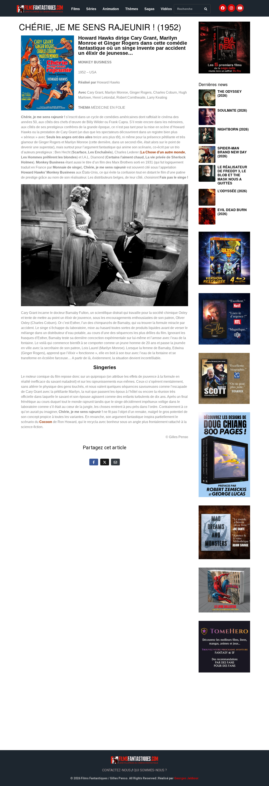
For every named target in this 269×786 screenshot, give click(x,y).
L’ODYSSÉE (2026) (232, 190)
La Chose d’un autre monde (163, 152)
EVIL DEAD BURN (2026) (232, 211)
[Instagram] (231, 8)
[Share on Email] (115, 462)
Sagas (149, 9)
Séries (91, 9)
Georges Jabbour (186, 778)
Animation (111, 9)
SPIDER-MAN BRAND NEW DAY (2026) (232, 152)
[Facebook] (223, 8)
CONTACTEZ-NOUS (116, 770)
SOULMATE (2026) (232, 110)
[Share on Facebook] (93, 462)
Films (75, 9)
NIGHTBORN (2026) (233, 129)
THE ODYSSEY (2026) (230, 93)
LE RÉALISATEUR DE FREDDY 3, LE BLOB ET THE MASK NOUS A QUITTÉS (232, 175)
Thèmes (131, 9)
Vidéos (166, 9)
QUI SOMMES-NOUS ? (150, 770)
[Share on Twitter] (104, 462)
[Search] (205, 8)
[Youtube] (240, 8)
